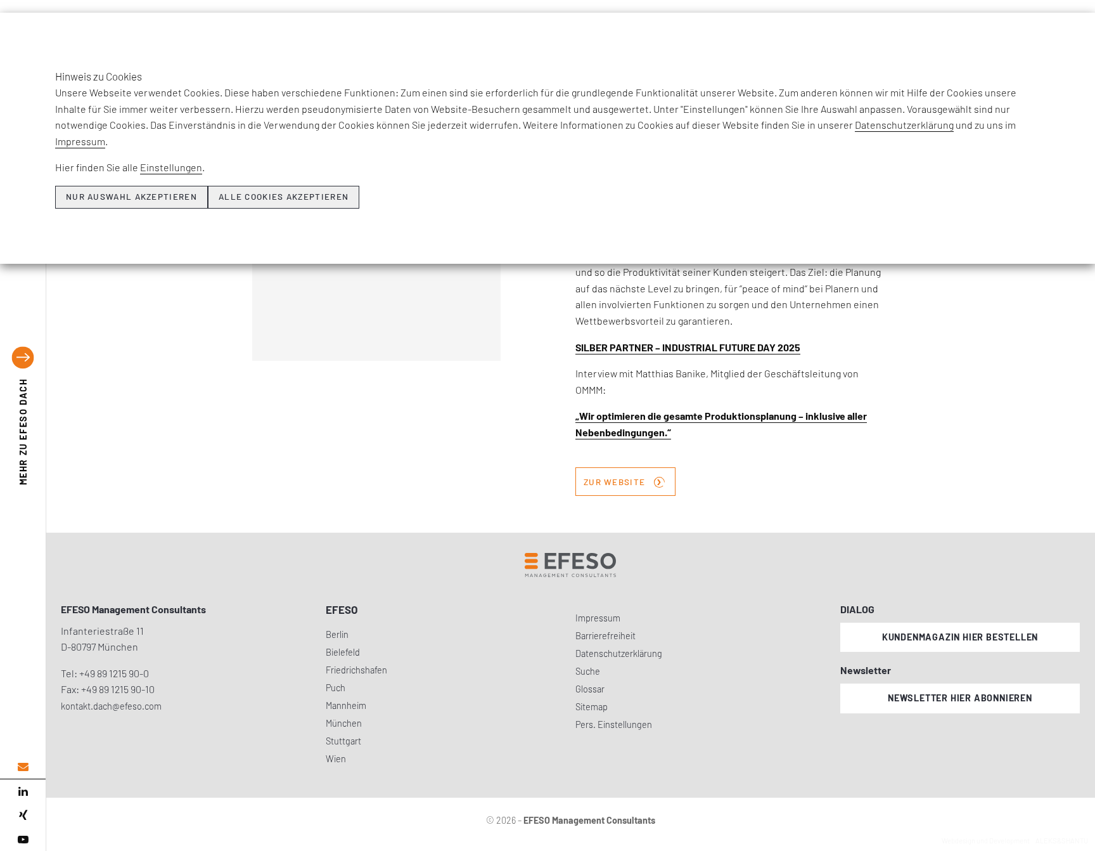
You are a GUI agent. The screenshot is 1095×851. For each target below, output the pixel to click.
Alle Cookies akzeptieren (284, 197)
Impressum (80, 141)
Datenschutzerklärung (904, 125)
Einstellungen (171, 167)
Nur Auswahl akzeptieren (131, 197)
